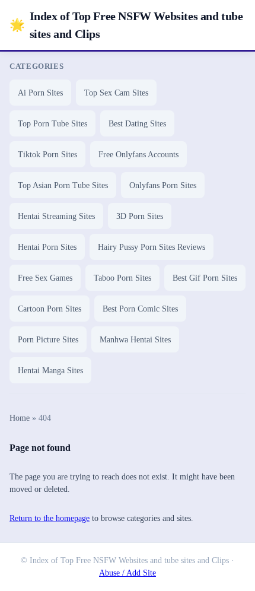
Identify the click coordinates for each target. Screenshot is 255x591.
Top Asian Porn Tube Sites (63, 185)
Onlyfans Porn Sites (162, 185)
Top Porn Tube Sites (52, 123)
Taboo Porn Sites (122, 278)
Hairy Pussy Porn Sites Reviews (151, 247)
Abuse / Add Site (127, 572)
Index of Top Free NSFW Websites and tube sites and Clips (126, 24)
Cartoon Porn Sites (49, 308)
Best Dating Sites (137, 123)
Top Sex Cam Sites (116, 92)
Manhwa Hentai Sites (135, 339)
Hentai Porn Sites (47, 247)
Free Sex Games (45, 278)
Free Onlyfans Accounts (138, 154)
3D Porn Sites (139, 216)
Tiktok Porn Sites (47, 154)
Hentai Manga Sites (50, 370)
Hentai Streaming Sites (56, 216)
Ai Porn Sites (40, 92)
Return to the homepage (49, 518)
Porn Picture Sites (48, 339)
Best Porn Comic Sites (140, 308)
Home (19, 418)
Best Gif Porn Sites (205, 278)
